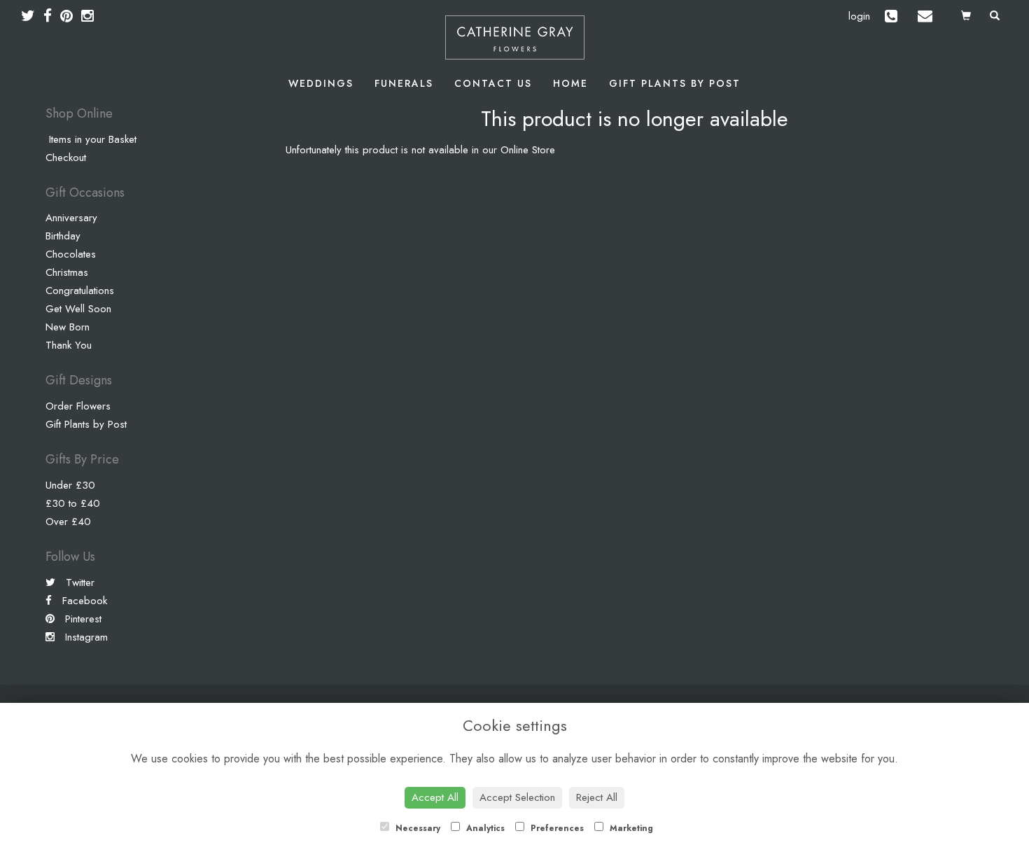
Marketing (630, 828)
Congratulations (80, 290)
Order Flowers (78, 406)
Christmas (67, 272)
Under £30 (70, 485)
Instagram (85, 637)
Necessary (416, 828)
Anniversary (71, 217)
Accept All (435, 797)
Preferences (556, 828)
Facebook (83, 600)
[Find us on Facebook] (51, 16)
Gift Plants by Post (675, 83)
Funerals (403, 83)
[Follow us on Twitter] (32, 16)
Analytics (484, 828)
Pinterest (82, 619)
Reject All (596, 797)
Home (570, 83)
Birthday (63, 236)
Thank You (69, 345)
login (859, 16)
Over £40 (68, 521)
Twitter (78, 582)
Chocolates (71, 254)
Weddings (321, 83)
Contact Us (493, 83)
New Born (68, 327)
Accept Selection (517, 797)
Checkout (66, 157)
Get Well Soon (78, 308)
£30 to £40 (73, 503)
